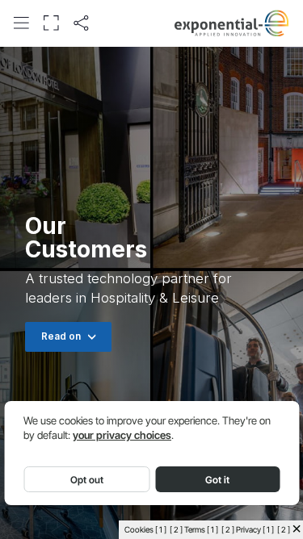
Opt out (86, 480)
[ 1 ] (160, 529)
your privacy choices (122, 435)
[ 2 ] (176, 529)
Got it (217, 480)
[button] (21, 22)
